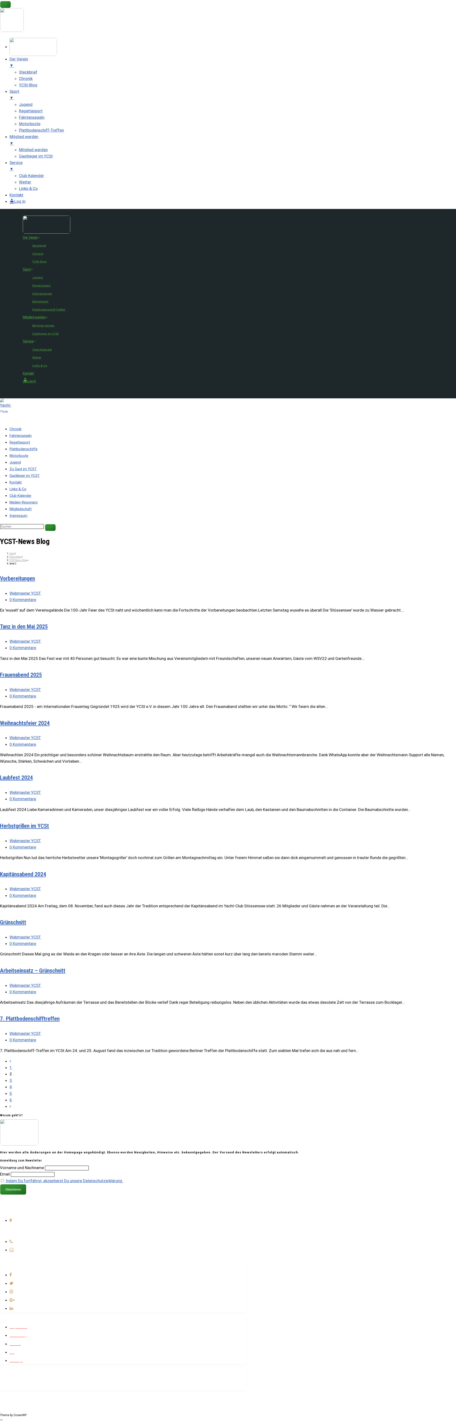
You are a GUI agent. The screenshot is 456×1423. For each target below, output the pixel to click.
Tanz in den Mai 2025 (24, 626)
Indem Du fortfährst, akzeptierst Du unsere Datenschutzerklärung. (64, 1180)
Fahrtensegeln (42, 293)
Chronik (37, 253)
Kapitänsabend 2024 (23, 874)
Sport (27, 269)
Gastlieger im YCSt (45, 333)
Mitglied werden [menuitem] (24, 139)
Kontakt (28, 373)
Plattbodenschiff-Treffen (48, 309)
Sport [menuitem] (14, 94)
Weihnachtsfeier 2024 (25, 723)
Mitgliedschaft (21, 509)
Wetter (37, 357)
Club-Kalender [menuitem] (31, 175)
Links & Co (39, 365)
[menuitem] (33, 46)
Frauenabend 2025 (21, 675)
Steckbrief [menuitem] (28, 72)
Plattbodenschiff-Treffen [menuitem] (41, 130)
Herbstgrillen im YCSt (24, 826)
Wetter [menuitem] (25, 182)
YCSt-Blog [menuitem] (28, 85)
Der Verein (30, 237)
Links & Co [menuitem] (28, 188)
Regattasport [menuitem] (31, 111)
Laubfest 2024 (16, 777)
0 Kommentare (23, 599)
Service (28, 341)
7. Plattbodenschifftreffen (30, 1018)
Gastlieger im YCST (25, 476)
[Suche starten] (50, 527)
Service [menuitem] (16, 165)
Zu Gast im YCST (23, 469)
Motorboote (40, 301)
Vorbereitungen (17, 578)
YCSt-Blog (39, 261)
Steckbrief (39, 245)
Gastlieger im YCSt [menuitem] (36, 156)
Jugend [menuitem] (26, 104)
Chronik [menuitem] (26, 78)
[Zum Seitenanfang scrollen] (1, 1419)
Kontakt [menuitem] (16, 195)
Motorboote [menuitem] (29, 123)
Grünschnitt (13, 922)
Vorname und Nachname (22, 1167)
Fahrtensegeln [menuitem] (31, 117)
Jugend (37, 277)
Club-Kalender (42, 349)
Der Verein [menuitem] (19, 62)
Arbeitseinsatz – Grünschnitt (32, 970)
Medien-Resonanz (24, 502)
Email (5, 1174)
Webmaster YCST (25, 593)
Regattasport (41, 285)
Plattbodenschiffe (24, 449)
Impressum (18, 516)
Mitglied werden (34, 317)
